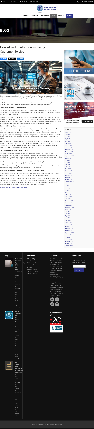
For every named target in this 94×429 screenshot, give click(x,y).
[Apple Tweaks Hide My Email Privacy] (9, 315)
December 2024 (69, 175)
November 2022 (69, 228)
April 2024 (67, 192)
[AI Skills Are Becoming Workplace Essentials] (9, 365)
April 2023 (67, 218)
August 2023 (68, 209)
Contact (61, 16)
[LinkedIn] (57, 299)
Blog (53, 16)
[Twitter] (52, 299)
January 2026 (68, 147)
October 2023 (68, 205)
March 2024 (68, 194)
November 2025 (69, 151)
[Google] (57, 304)
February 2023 (68, 222)
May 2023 (67, 216)
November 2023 (69, 203)
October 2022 (68, 230)
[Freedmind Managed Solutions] (47, 9)
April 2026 (67, 141)
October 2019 (68, 243)
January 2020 (68, 239)
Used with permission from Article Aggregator (13, 187)
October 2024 (68, 179)
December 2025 (69, 149)
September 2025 (69, 156)
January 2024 (68, 198)
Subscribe (79, 270)
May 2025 (67, 164)
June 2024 (67, 188)
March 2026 (68, 143)
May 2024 (67, 190)
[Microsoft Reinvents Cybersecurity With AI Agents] (9, 262)
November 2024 (69, 177)
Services (35, 16)
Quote (69, 16)
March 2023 (68, 220)
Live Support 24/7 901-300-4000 (83, 2)
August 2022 (68, 235)
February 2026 (68, 145)
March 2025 (68, 169)
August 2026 (68, 132)
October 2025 (68, 154)
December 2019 (69, 241)
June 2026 (67, 137)
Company (25, 16)
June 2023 (67, 213)
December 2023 (69, 201)
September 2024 (69, 181)
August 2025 (68, 158)
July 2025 (67, 160)
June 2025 (67, 162)
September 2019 (69, 245)
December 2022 (69, 226)
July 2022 (67, 237)
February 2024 (68, 196)
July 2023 (67, 211)
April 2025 (67, 166)
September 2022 (69, 233)
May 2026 (67, 139)
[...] (18, 307)
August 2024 (68, 183)
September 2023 (69, 207)
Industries (45, 16)
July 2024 (67, 186)
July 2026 (67, 134)
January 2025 (68, 173)
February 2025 (68, 171)
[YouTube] (52, 304)
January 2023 (68, 224)
